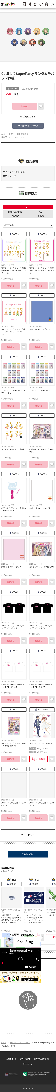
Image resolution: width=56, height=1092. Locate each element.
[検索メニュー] (52, 4)
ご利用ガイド (11, 1058)
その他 (41, 216)
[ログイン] (24, 4)
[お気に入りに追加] (41, 106)
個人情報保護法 (40, 1058)
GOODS (15, 216)
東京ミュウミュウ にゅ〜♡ (20, 1042)
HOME (3, 1042)
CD (40, 211)
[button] (28, 126)
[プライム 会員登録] (35, 4)
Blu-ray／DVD (15, 211)
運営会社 (26, 1064)
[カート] (46, 4)
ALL (28, 207)
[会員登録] (29, 4)
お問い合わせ (25, 1058)
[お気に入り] (41, 4)
